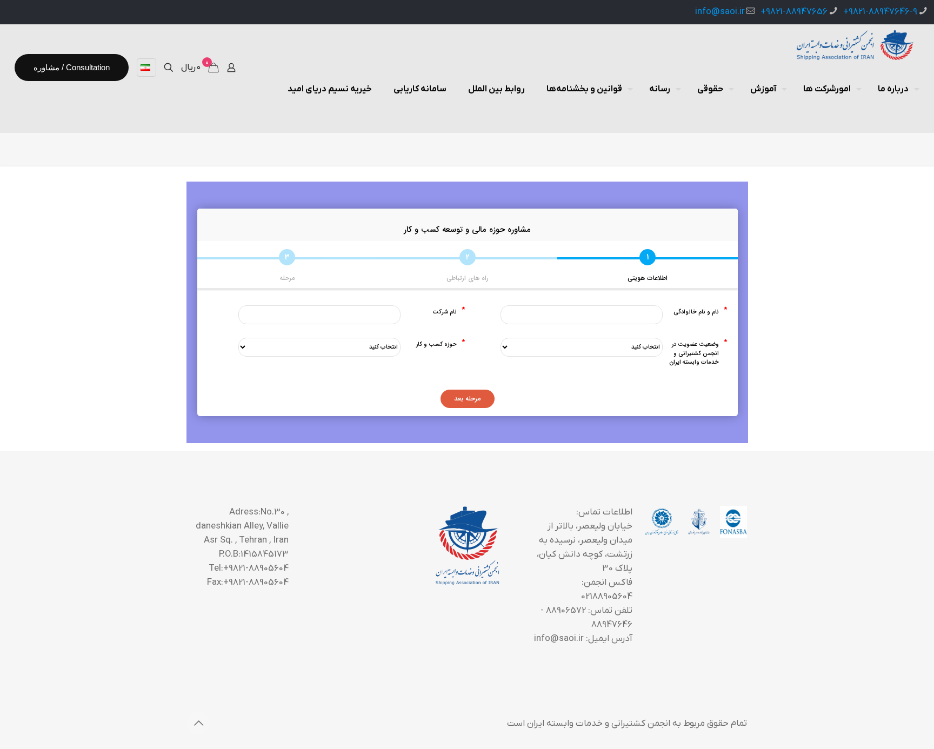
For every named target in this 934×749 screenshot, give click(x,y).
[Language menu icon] (146, 67)
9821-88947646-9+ (880, 12)
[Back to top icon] (198, 723)
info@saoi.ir (720, 12)
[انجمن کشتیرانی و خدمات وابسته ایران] (853, 46)
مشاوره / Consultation (72, 67)
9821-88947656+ (794, 12)
